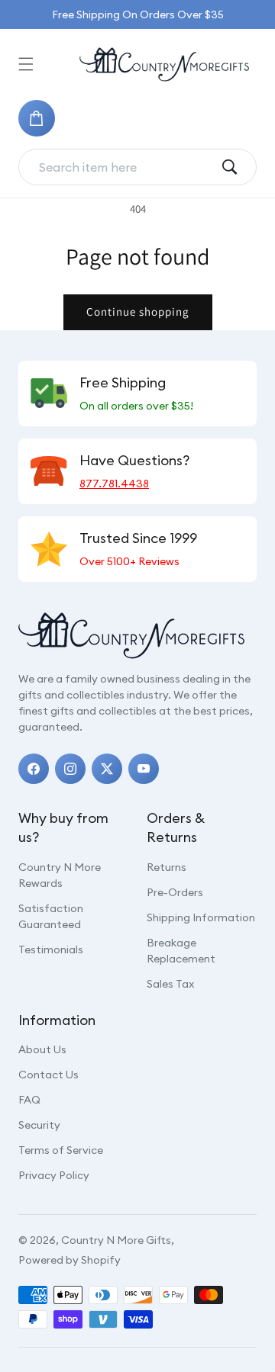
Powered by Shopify (69, 1260)
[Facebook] (33, 768)
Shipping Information (201, 917)
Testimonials (50, 949)
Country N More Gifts (116, 1240)
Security (39, 1125)
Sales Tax (170, 984)
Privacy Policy (53, 1175)
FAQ (29, 1100)
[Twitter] (107, 768)
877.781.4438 (114, 483)
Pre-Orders (175, 892)
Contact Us (48, 1074)
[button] (26, 64)
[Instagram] (70, 768)
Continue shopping (137, 311)
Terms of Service (60, 1150)
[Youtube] (143, 768)
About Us (42, 1049)
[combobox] (125, 167)
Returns (166, 867)
